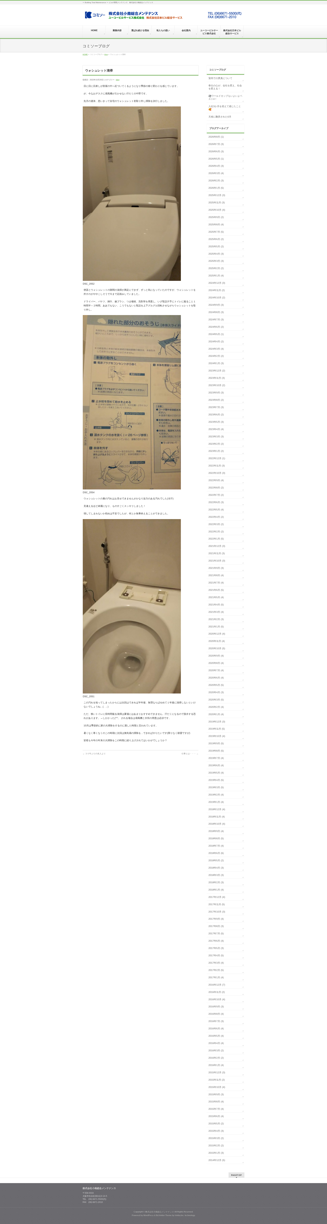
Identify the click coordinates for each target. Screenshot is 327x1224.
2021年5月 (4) (216, 597)
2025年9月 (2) (216, 217)
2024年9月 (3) (216, 304)
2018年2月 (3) (216, 882)
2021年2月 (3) (216, 619)
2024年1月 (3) (216, 363)
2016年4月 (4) (216, 1043)
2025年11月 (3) (216, 202)
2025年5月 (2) (216, 246)
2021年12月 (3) (216, 546)
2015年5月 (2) (216, 1123)
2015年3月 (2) (216, 1138)
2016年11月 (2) (216, 992)
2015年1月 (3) (216, 1152)
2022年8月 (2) (216, 487)
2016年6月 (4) (216, 1028)
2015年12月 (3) (216, 1072)
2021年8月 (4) (216, 575)
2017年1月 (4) (216, 977)
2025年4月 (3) (216, 253)
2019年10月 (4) (216, 736)
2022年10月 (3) (216, 473)
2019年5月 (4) (216, 772)
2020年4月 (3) (216, 692)
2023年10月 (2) (216, 385)
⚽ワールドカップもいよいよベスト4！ (225, 97)
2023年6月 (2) (216, 414)
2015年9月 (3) (216, 1094)
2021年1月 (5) (216, 626)
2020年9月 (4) (216, 655)
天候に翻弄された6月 (219, 116)
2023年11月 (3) (216, 378)
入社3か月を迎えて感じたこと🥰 (224, 108)
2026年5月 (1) (216, 158)
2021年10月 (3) (216, 560)
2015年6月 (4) (216, 1116)
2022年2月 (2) (216, 531)
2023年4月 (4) (216, 429)
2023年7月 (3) (216, 407)
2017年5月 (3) (216, 948)
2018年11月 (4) (216, 816)
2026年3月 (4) (216, 173)
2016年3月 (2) (216, 1050)
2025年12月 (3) (216, 195)
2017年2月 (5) (216, 970)
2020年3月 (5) (216, 699)
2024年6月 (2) (216, 326)
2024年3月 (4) (216, 348)
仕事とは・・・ (190, 753)
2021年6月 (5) (216, 590)
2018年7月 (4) (216, 845)
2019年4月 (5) (216, 780)
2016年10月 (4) (216, 999)
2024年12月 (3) (216, 283)
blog (106, 54)
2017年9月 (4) (216, 918)
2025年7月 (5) (216, 231)
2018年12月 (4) (216, 809)
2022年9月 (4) (216, 480)
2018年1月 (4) (216, 889)
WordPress (148, 1215)
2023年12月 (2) (216, 370)
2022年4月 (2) (216, 517)
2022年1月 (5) (216, 538)
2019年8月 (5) (216, 750)
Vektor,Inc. (179, 1215)
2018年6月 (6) (216, 853)
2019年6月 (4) (216, 765)
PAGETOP (236, 1175)
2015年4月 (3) (216, 1130)
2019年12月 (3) (216, 721)
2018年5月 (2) (216, 860)
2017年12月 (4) (216, 897)
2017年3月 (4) (216, 962)
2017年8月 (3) (216, 926)
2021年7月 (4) (216, 582)
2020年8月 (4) (216, 663)
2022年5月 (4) (216, 509)
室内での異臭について (220, 78)
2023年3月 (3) (216, 436)
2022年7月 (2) (216, 495)
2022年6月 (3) (216, 502)
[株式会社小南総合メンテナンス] (163, 16)
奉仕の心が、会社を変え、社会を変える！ (225, 87)
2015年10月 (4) (216, 1087)
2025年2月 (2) (216, 268)
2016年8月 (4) (216, 1013)
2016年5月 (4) (216, 1035)
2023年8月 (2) (216, 400)
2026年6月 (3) (216, 151)
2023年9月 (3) (216, 392)
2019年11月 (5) (216, 728)
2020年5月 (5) (216, 685)
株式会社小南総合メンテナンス (159, 1212)
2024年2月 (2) (216, 356)
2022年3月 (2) (216, 524)
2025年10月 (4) (216, 209)
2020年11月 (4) (216, 641)
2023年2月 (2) (216, 443)
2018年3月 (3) (216, 875)
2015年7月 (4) (216, 1109)
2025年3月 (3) (216, 261)
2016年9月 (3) (216, 1006)
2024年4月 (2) (216, 341)
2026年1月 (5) (216, 187)
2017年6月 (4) (216, 940)
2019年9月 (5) (216, 743)
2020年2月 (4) (216, 707)
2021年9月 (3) (216, 568)
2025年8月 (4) (216, 224)
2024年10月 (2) (216, 297)
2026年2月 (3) (216, 180)
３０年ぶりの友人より (94, 753)
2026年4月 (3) (216, 166)
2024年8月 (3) (216, 312)
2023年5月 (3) (216, 421)
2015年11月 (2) (216, 1079)
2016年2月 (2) (216, 1057)
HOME (85, 54)
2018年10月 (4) (216, 823)
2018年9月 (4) (216, 831)
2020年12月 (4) (216, 633)
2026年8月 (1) (216, 136)
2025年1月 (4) (216, 275)
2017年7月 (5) (216, 933)
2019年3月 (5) (216, 787)
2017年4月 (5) (216, 955)
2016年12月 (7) (216, 984)
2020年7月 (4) (216, 670)
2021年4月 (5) (216, 604)
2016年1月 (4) (216, 1065)
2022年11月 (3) (216, 465)
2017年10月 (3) (216, 911)
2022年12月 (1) (216, 458)
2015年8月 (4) (216, 1101)
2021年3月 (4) (216, 612)
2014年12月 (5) (216, 1160)
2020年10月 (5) (216, 648)
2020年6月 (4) (216, 677)
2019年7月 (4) (216, 758)
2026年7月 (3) (216, 144)
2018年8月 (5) (216, 838)
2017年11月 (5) (216, 904)
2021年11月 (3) (216, 553)
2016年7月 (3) (216, 1021)
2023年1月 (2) (216, 451)
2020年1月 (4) (216, 714)
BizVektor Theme (164, 1215)
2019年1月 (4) (216, 802)
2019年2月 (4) (216, 794)
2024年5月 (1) (216, 334)
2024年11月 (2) (216, 290)
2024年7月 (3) (216, 319)
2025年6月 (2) (216, 239)
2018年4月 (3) (216, 867)
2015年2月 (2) (216, 1145)
